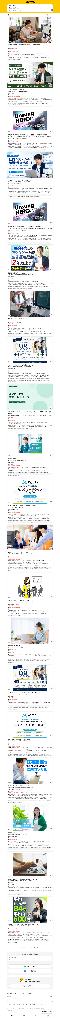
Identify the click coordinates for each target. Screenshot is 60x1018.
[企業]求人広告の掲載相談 (39, 1008)
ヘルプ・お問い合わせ (11, 1008)
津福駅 (23, 1004)
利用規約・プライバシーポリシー (28, 1008)
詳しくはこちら (39, 962)
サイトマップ (18, 1008)
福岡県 (14, 1004)
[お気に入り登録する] (50, 40)
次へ (38, 947)
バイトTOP (9, 1004)
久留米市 (18, 1004)
